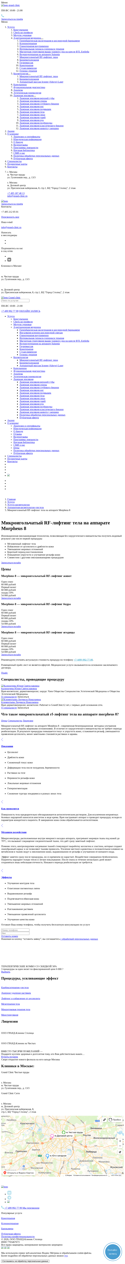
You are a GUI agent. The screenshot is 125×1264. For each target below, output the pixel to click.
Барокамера (7, 1228)
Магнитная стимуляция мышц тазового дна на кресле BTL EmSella (54, 51)
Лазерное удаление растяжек (16, 993)
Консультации (20, 29)
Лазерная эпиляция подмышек (35, 109)
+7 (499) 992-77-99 (83, 659)
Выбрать (5, 972)
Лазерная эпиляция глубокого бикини (39, 103)
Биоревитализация (29, 60)
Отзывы (17, 434)
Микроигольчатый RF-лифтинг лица (39, 57)
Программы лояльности (25, 147)
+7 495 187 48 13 (16, 193)
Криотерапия (26, 65)
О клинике (13, 423)
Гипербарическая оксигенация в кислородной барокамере (50, 40)
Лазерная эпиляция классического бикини (42, 125)
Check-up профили (23, 32)
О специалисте (9, 696)
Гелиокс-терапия (28, 71)
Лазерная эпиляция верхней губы (37, 98)
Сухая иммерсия (28, 68)
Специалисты (14, 161)
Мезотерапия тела (10, 1004)
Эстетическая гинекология (27, 92)
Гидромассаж (26, 62)
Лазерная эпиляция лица (32, 114)
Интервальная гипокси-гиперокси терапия (42, 49)
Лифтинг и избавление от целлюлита (20, 998)
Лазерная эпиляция (23, 95)
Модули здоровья (22, 35)
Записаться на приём (12, 19)
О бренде (18, 142)
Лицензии (28, 720)
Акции (10, 131)
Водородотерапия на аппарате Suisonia (40, 54)
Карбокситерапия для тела (15, 987)
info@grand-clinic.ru (17, 196)
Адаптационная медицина (27, 38)
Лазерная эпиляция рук (32, 120)
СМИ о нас (19, 153)
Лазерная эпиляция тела (32, 112)
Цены (16, 447)
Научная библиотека (24, 150)
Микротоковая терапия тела (15, 1009)
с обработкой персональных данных (79, 939)
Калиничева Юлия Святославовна (19, 688)
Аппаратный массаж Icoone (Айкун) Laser (41, 82)
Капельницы (20, 84)
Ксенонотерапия (28, 43)
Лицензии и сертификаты (26, 136)
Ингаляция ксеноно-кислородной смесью (41, 332)
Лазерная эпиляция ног (32, 106)
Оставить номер (9, 936)
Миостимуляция (9, 1015)
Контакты (12, 166)
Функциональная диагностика (29, 87)
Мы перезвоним (31, 1208)
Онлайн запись (29, 311)
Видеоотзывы (20, 145)
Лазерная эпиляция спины (33, 101)
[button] (62, 743)
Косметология (20, 73)
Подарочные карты (17, 164)
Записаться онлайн (11, 562)
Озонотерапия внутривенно (34, 46)
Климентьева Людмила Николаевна (19, 702)
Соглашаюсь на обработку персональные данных (25, 1261)
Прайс (4, 673)
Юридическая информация (27, 139)
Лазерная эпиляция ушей (33, 117)
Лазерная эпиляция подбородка (36, 123)
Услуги (11, 27)
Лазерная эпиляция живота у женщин (39, 128)
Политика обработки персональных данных (36, 155)
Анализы (18, 90)
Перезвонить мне (10, 217)
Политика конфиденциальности (18, 1236)
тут (66, 1255)
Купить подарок (9, 1056)
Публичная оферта (23, 158)
